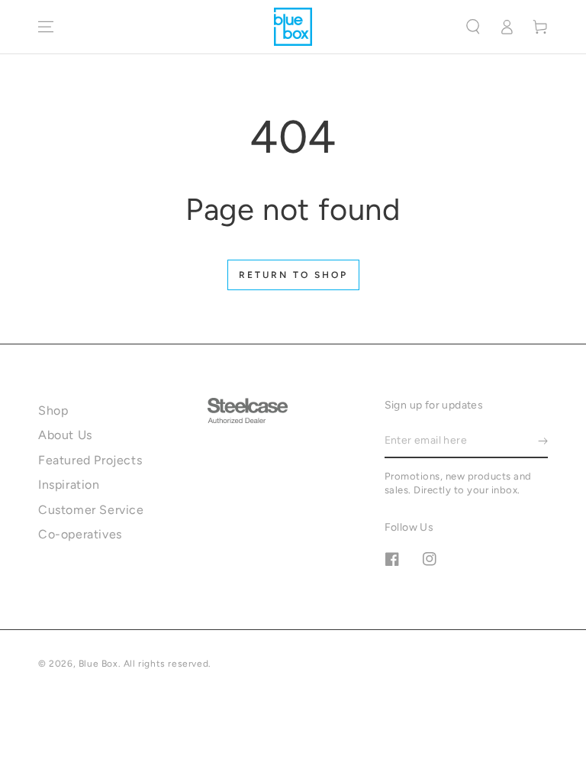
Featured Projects (90, 460)
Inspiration (69, 484)
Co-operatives (80, 534)
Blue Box (98, 663)
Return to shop (293, 275)
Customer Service (91, 509)
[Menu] (46, 27)
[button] (473, 27)
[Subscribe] (543, 440)
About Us (65, 435)
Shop (53, 410)
